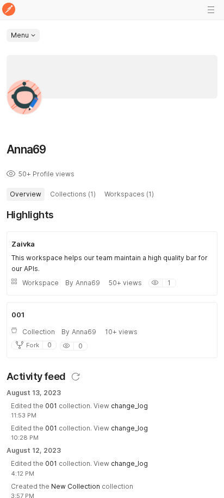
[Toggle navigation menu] (210, 9)
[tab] (26, 194)
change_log (129, 406)
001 (51, 406)
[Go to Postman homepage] (8, 10)
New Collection (75, 486)
